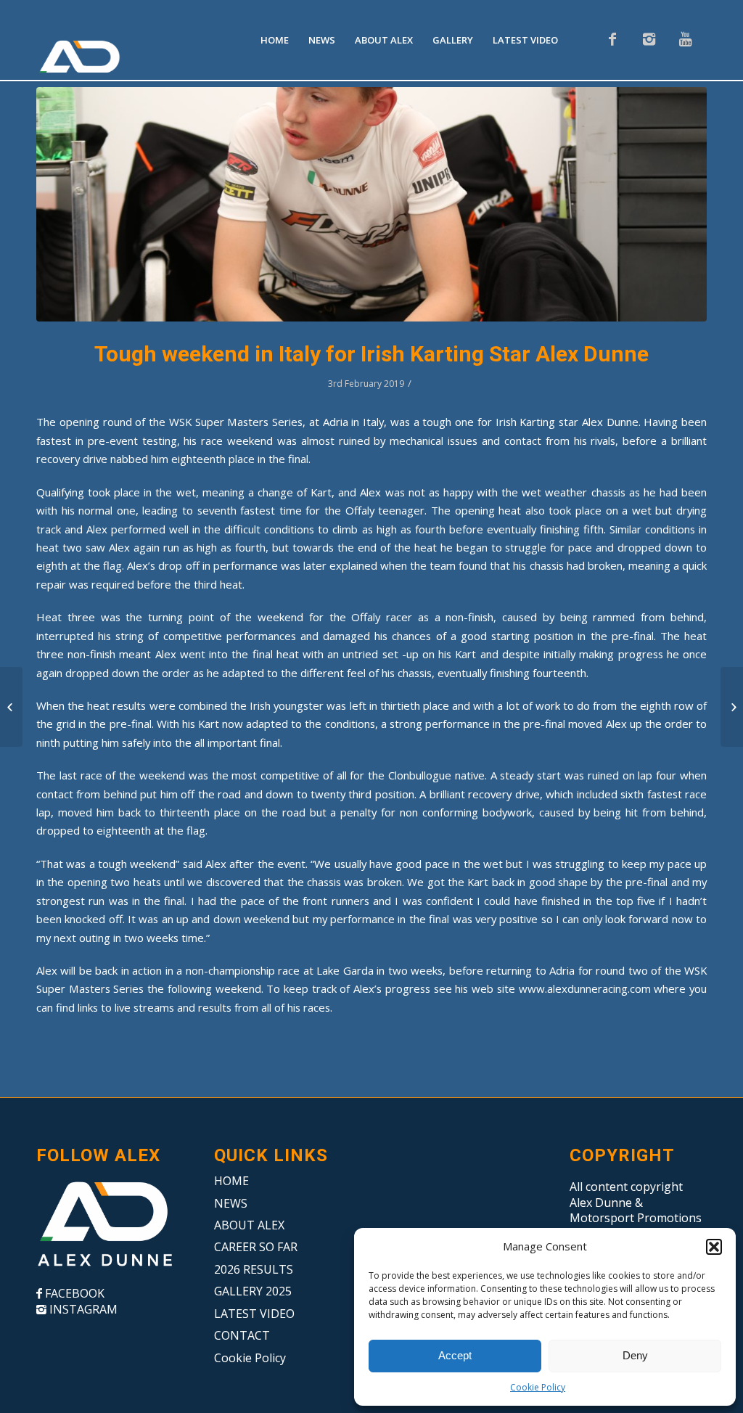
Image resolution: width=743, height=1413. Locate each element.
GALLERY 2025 (253, 1291)
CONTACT (242, 1335)
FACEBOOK (73, 1293)
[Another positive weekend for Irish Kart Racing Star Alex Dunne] (732, 707)
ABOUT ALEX (249, 1225)
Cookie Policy (537, 1387)
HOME (231, 1181)
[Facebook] (612, 39)
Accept (455, 1355)
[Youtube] (684, 39)
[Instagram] (648, 39)
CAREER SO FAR (255, 1247)
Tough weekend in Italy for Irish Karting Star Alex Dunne (371, 353)
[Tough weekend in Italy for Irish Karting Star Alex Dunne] (371, 204)
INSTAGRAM (82, 1309)
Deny (635, 1355)
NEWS (230, 1203)
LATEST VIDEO (254, 1314)
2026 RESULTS (253, 1269)
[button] (714, 1247)
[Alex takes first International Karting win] (11, 707)
